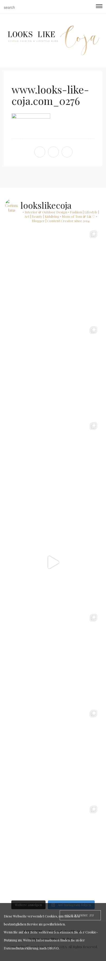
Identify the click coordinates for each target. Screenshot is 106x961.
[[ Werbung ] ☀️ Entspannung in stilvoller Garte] (53, 754)
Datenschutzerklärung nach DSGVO (31, 948)
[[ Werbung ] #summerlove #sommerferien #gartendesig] (53, 370)
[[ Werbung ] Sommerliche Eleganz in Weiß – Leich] (53, 466)
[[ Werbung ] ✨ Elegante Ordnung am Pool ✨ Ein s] (53, 850)
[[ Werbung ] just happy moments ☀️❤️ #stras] (53, 274)
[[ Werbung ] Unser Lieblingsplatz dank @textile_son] (53, 562)
